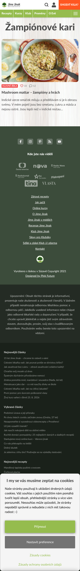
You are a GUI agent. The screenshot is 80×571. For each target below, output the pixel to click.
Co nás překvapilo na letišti (17, 443)
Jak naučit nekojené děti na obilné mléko (24, 430)
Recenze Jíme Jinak (40, 225)
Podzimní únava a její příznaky (19, 413)
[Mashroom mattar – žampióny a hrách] (40, 60)
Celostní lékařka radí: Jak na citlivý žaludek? (26, 389)
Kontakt (40, 249)
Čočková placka (12, 472)
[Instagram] (30, 141)
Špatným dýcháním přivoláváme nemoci (24, 375)
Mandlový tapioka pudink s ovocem (22, 468)
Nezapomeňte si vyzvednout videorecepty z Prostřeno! (31, 422)
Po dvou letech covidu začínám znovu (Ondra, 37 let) (31, 417)
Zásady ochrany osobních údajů (40, 564)
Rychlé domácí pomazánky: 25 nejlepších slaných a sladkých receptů (39, 435)
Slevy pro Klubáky (40, 237)
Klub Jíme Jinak (40, 231)
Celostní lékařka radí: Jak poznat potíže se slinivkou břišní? (33, 363)
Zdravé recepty (40, 196)
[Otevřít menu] (75, 13)
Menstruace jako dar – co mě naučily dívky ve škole (30, 384)
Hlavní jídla (9, 86)
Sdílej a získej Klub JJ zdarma (40, 243)
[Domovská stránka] (11, 5)
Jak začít (40, 202)
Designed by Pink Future (40, 276)
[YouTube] (59, 141)
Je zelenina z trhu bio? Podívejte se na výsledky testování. (33, 452)
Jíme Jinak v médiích (40, 220)
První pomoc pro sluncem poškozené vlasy (25, 393)
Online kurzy (40, 208)
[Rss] (50, 141)
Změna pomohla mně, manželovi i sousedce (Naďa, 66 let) (33, 380)
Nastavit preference (40, 542)
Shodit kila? (69, 4)
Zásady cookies (40, 555)
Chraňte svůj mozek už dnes (18, 371)
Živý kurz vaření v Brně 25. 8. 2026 (21, 397)
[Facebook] (20, 141)
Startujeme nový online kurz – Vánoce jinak (26, 439)
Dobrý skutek (10, 448)
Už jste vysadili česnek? (15, 426)
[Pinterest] (40, 141)
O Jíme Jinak (40, 214)
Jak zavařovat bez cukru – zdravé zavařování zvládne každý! (34, 367)
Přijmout (40, 526)
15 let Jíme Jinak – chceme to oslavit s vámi (26, 358)
